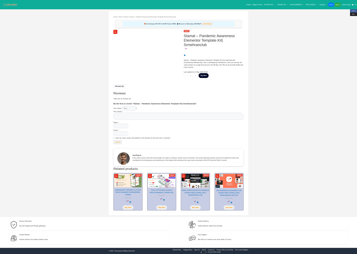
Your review (118, 111)
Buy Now (204, 75)
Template (322, 4)
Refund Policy (177, 250)
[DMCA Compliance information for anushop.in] (203, 252)
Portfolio (248, 4)
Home (115, 17)
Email (115, 130)
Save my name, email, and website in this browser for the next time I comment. (143, 138)
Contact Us (211, 250)
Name (116, 122)
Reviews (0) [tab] (119, 86)
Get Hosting (207, 24)
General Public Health (214, 252)
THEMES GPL (281, 4)
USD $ (352, 11)
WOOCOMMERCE (296, 4)
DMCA (204, 250)
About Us (197, 250)
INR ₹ (352, 14)
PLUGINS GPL (268, 4)
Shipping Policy (187, 250)
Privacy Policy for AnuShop (225, 250)
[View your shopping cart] (352, 4)
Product (125, 17)
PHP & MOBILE (311, 4)
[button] (355, 4)
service (331, 4)
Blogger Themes (258, 4)
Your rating (117, 108)
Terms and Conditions (241, 250)
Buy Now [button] (127, 207)
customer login (346, 4)
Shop (120, 17)
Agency (337, 4)
